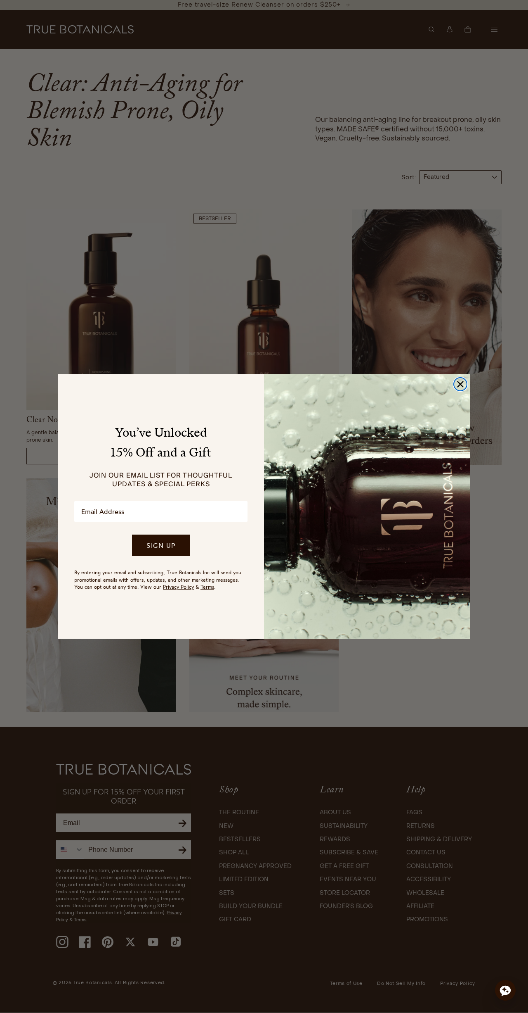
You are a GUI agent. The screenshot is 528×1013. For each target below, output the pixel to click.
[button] (505, 990)
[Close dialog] (460, 384)
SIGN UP (160, 545)
